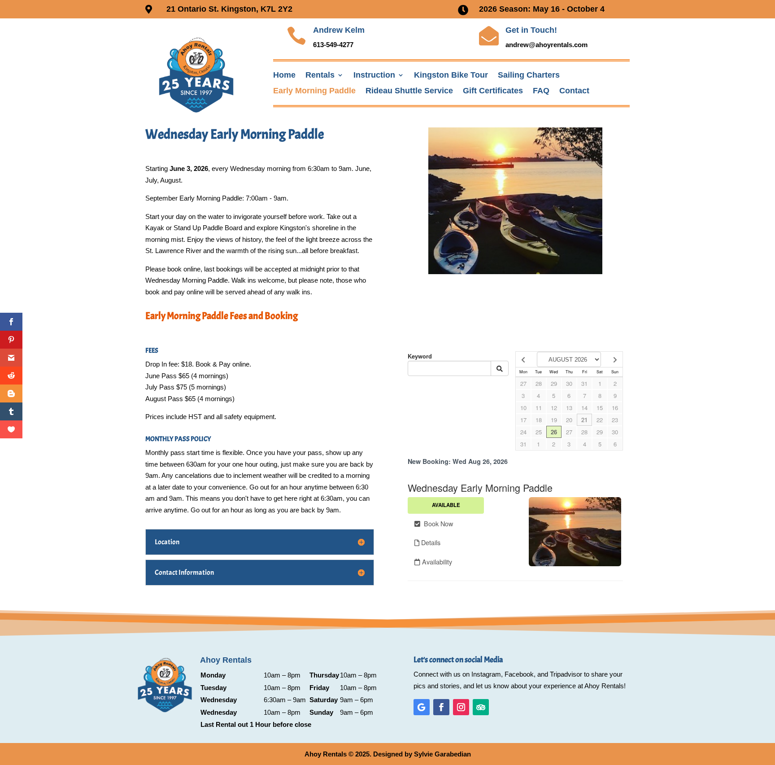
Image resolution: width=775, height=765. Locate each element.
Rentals (320, 75)
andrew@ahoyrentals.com (546, 44)
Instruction (374, 75)
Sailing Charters (529, 75)
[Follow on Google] (422, 707)
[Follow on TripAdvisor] (481, 707)
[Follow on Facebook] (441, 707)
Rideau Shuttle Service (409, 91)
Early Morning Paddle (314, 91)
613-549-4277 (333, 44)
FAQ (541, 91)
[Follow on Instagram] (461, 707)
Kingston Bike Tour (451, 75)
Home (284, 75)
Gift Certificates (493, 91)
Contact (574, 91)
